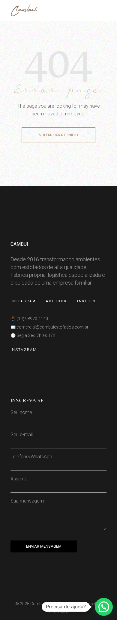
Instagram (23, 301)
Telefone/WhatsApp (31, 456)
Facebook (55, 301)
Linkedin (85, 301)
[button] (104, 607)
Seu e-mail (21, 434)
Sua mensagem (27, 501)
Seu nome (21, 412)
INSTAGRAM (23, 349)
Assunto (19, 479)
